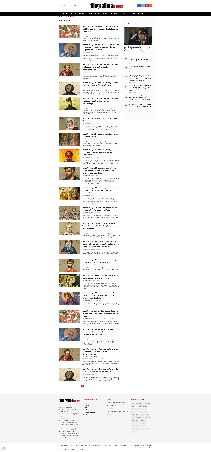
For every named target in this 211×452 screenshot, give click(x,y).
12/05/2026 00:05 (96, 52)
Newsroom (87, 34)
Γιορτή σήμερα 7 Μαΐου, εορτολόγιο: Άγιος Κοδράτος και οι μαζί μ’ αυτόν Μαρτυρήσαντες (100, 67)
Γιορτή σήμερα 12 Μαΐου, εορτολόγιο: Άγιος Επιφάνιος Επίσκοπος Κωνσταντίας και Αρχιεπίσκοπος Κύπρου (100, 47)
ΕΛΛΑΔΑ (81, 13)
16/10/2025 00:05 (95, 264)
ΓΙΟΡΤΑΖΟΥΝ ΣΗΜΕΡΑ (142, 406)
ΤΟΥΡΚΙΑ (141, 428)
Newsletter (71, 445)
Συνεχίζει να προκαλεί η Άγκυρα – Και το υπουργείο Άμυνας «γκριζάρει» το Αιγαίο (134, 49)
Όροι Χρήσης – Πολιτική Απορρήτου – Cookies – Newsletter (135, 445)
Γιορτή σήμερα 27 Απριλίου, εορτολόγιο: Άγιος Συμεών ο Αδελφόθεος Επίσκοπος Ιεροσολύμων (99, 225)
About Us (109, 399)
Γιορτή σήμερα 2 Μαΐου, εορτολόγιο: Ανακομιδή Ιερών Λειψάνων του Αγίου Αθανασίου (98, 152)
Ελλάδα (147, 414)
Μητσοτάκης (147, 417)
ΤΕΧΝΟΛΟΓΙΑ (125, 13)
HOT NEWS (86, 405)
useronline (87, 445)
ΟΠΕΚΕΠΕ (143, 420)
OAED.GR (139, 403)
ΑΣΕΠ (133, 406)
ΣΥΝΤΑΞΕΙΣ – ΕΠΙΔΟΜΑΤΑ (101, 13)
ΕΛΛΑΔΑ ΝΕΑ (73, 13)
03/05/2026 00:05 (96, 139)
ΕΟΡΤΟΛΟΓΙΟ (135, 414)
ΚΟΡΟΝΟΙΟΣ (139, 417)
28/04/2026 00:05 (96, 212)
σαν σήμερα (71, 16)
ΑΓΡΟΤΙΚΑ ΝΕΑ (115, 13)
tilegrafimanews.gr (69, 449)
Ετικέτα (65, 16)
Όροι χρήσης (110, 405)
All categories (63, 445)
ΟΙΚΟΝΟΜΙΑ (86, 414)
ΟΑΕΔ (137, 420)
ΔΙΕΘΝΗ (89, 13)
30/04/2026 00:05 (96, 175)
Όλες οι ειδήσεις (113, 445)
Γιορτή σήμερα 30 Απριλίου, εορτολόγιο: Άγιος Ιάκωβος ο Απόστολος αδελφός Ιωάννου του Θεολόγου (99, 170)
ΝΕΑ (133, 420)
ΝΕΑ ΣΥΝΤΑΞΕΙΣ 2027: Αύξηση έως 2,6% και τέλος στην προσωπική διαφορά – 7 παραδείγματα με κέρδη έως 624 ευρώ (140, 97)
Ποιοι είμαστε (139, 447)
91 (92, 385)
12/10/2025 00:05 (95, 280)
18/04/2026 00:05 (96, 249)
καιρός (133, 431)
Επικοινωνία (110, 408)
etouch (82, 449)
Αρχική (60, 16)
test (82, 445)
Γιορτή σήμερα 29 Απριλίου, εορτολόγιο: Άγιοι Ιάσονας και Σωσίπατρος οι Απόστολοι (99, 190)
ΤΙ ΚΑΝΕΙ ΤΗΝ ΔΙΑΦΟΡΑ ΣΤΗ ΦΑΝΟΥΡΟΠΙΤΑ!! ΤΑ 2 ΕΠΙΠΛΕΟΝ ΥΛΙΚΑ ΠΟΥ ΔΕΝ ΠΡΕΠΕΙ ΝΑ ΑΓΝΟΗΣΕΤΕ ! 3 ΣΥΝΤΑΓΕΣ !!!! (140, 106)
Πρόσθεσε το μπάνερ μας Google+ (116, 402)
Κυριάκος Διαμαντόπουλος (91, 356)
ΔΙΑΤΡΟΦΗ (140, 13)
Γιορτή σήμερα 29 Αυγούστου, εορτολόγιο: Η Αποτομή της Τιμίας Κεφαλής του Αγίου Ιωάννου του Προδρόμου (101, 295)
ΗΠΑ (133, 417)
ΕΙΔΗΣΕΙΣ (134, 411)
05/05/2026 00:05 (96, 106)
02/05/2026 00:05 (96, 157)
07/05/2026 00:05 (96, 72)
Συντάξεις (134, 428)
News (133, 403)
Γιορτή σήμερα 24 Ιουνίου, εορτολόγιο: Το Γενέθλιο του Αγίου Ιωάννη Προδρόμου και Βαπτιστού (100, 29)
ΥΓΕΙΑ (133, 13)
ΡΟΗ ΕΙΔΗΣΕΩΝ (148, 447)
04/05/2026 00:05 (96, 123)
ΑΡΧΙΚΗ (65, 13)
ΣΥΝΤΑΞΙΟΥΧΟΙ (135, 426)
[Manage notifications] (3, 448)
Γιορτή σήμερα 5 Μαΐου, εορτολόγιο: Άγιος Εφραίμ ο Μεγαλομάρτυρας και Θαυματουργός (100, 101)
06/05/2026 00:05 (96, 87)
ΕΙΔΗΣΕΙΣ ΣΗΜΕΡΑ (143, 411)
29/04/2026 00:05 (96, 195)
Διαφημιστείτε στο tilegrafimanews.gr (117, 411)
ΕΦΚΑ (141, 414)
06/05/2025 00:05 (96, 374)
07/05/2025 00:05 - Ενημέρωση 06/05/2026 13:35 (94, 358)
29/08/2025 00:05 (96, 300)
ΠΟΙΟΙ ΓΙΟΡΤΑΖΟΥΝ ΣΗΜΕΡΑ (138, 423)
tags (77, 445)
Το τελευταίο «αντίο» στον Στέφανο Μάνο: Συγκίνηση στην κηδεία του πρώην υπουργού (140, 68)
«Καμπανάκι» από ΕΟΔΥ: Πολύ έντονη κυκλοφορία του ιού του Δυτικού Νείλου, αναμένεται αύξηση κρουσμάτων (140, 59)
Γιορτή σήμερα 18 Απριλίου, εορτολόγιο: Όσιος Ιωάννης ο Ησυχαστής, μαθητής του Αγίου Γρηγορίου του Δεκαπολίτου (100, 244)
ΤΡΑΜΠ (147, 428)
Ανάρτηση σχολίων (97, 445)
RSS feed (109, 414)
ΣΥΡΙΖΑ (143, 426)
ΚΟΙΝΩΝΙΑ (85, 409)
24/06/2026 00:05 (96, 34)
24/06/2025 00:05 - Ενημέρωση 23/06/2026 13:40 (103, 318)
